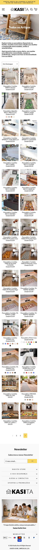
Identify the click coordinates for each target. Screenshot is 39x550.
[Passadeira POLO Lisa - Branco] (21, 342)
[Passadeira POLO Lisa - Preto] (36, 342)
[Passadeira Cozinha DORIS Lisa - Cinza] (3, 343)
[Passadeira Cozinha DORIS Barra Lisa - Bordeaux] (26, 372)
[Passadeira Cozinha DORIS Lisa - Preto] (10, 345)
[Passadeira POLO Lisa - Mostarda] (33, 342)
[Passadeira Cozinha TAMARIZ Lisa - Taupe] (5, 372)
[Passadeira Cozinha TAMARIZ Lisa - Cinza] (10, 372)
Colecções (21, 23)
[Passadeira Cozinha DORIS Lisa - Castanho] (17, 343)
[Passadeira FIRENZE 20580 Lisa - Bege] (32, 399)
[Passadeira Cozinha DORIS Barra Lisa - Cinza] (24, 372)
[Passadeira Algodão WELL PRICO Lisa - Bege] (6, 117)
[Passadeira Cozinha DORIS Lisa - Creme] (15, 343)
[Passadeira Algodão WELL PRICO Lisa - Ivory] (14, 117)
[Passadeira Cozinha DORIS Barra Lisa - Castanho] (31, 372)
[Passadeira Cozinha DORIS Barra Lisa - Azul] (33, 372)
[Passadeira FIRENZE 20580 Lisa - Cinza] (25, 399)
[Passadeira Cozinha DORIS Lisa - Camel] (12, 343)
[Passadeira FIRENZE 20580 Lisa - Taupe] (30, 399)
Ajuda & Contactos (19, 478)
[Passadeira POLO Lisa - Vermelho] (31, 342)
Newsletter (19, 534)
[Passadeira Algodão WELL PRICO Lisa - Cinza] (9, 117)
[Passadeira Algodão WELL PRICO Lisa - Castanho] (11, 117)
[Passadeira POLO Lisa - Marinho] (30, 344)
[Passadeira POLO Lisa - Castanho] (29, 342)
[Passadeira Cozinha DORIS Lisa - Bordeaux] (8, 343)
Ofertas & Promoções (19, 483)
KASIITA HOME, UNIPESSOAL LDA (19, 548)
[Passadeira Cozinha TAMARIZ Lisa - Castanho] (12, 372)
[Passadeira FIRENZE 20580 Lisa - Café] (27, 399)
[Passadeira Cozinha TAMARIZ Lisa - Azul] (8, 372)
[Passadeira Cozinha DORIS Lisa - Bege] (10, 343)
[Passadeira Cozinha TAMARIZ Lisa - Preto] (15, 372)
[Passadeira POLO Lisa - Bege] (26, 342)
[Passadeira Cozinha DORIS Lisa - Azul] (5, 343)
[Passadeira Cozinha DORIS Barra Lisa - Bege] (29, 372)
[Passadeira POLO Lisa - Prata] (24, 342)
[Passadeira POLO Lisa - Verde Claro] (27, 344)
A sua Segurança (19, 474)
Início (15, 23)
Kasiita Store (19, 469)
